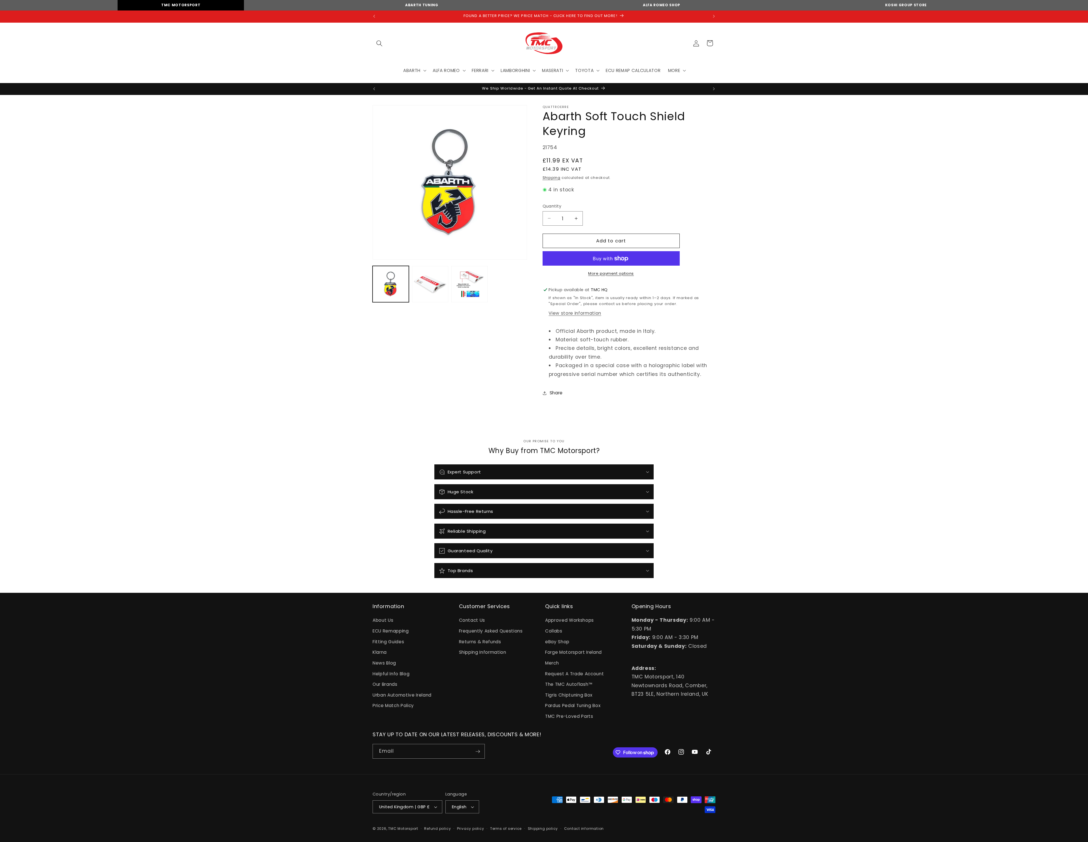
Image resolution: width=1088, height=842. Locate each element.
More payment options (611, 273)
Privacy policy (470, 828)
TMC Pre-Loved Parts (569, 716)
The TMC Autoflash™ (569, 684)
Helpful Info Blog (391, 674)
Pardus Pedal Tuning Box (572, 706)
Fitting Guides (388, 642)
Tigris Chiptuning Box (568, 695)
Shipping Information (482, 652)
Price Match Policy (393, 706)
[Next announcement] (714, 16)
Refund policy (437, 828)
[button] (379, 43)
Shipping (551, 177)
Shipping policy (543, 828)
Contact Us (472, 620)
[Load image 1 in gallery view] (391, 284)
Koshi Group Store (906, 5)
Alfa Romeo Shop (661, 5)
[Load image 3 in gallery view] (469, 284)
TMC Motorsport (180, 5)
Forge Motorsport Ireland (573, 652)
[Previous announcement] (374, 16)
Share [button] (556, 393)
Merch (552, 663)
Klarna (380, 652)
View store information (575, 313)
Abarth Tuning (421, 5)
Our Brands (385, 684)
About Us (383, 620)
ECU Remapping (391, 631)
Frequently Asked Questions (491, 631)
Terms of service (506, 828)
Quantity (552, 206)
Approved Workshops (569, 620)
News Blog (384, 663)
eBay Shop (557, 642)
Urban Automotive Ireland (402, 695)
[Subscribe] (477, 751)
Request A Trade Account (574, 674)
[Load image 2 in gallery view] (430, 284)
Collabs (553, 631)
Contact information (584, 828)
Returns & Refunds (480, 642)
